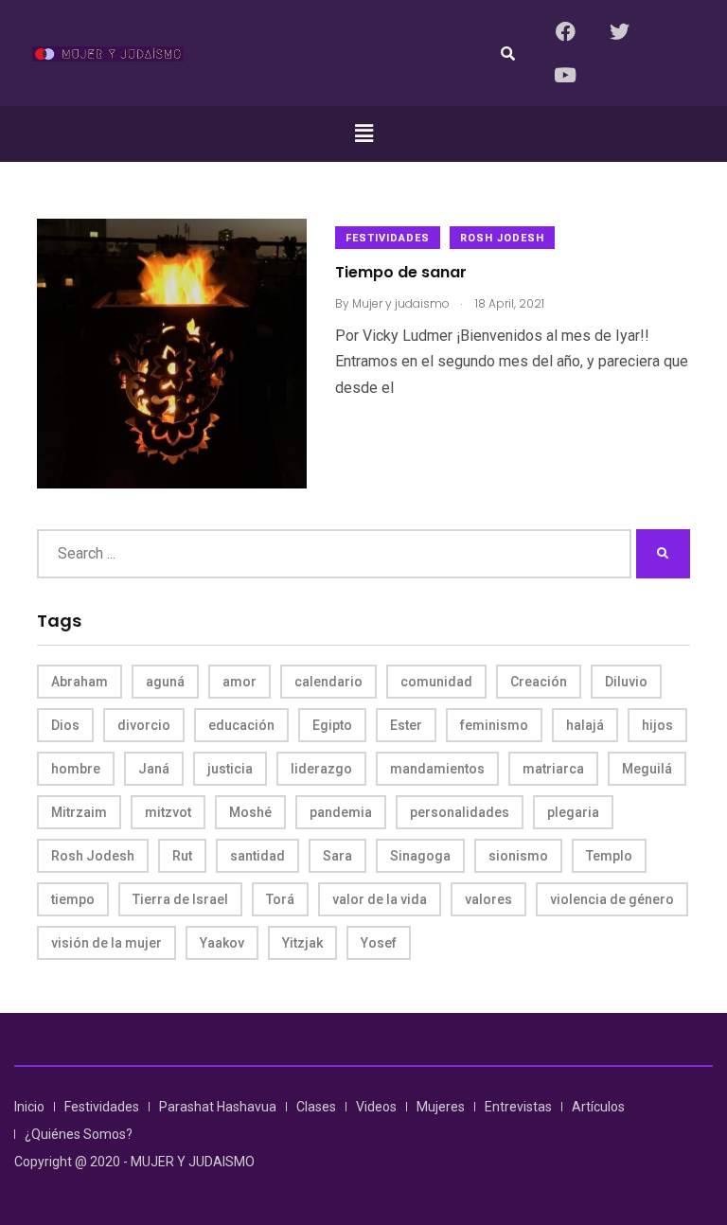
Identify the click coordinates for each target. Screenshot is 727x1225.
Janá (153, 768)
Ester (406, 725)
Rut (182, 855)
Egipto (332, 725)
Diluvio (626, 681)
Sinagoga (420, 855)
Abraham (79, 681)
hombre (75, 768)
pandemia (341, 812)
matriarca (553, 768)
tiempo (73, 899)
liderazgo (321, 768)
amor (239, 681)
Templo (609, 855)
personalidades (459, 812)
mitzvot (168, 812)
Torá (280, 899)
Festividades (388, 238)
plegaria (573, 812)
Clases (316, 1106)
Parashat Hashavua (217, 1106)
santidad (257, 855)
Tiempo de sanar (401, 273)
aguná (165, 681)
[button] (363, 133)
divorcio (143, 725)
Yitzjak (302, 942)
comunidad (436, 681)
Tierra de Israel (180, 899)
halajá (585, 725)
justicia (230, 768)
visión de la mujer (106, 942)
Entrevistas (518, 1106)
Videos (376, 1106)
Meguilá (647, 768)
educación (241, 725)
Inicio (29, 1106)
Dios (65, 725)
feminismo (494, 725)
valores (488, 899)
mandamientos (437, 768)
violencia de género (612, 899)
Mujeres (441, 1106)
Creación (538, 681)
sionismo (518, 855)
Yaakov (222, 942)
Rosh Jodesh (502, 238)
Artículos (598, 1106)
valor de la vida (379, 899)
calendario (328, 681)
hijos (657, 725)
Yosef (379, 942)
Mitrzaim (79, 812)
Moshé (250, 812)
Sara (337, 855)
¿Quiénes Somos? (79, 1134)
